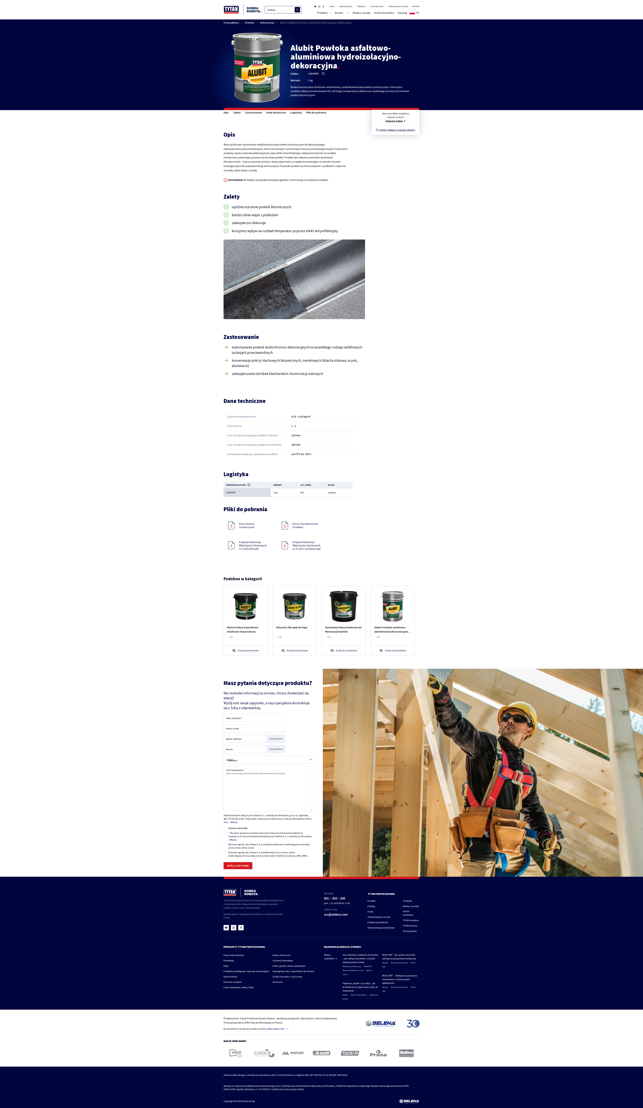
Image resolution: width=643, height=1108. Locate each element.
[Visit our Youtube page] (315, 6)
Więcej (233, 822)
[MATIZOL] (293, 1053)
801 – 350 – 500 (334, 898)
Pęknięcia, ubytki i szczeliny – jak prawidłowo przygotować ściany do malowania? (360, 987)
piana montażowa (400, 962)
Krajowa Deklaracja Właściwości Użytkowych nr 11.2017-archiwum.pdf (307, 545)
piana (385, 962)
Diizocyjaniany (376, 6)
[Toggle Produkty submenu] (330, 12)
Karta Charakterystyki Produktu (305, 525)
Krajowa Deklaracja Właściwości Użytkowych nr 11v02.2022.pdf (253, 545)
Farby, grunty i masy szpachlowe (289, 965)
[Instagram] (233, 927)
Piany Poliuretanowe (234, 955)
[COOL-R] (264, 1053)
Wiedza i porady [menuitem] (361, 12)
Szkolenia (361, 6)
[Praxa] (378, 1053)
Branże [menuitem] (339, 12)
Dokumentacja (345, 6)
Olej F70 (368, 966)
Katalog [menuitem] (402, 12)
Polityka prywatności (378, 922)
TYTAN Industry (410, 925)
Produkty (249, 22)
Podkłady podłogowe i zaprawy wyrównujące (246, 971)
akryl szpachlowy (359, 995)
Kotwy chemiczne (281, 955)
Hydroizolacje (267, 22)
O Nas (331, 6)
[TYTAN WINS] (236, 1053)
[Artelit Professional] (321, 1053)
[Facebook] (241, 927)
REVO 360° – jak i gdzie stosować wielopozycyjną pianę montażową (399, 956)
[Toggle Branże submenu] (348, 12)
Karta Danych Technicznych (247, 525)
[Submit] (297, 9)
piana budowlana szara (354, 970)
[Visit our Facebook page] (323, 6)
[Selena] (409, 1101)
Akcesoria (278, 981)
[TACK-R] (350, 1053)
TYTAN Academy (411, 920)
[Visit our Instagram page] (319, 6)
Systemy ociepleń (233, 981)
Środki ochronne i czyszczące (287, 976)
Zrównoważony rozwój (398, 6)
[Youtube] (226, 927)
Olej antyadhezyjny (352, 966)
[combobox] (283, 9)
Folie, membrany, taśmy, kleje (239, 987)
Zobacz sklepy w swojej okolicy (397, 130)
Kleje (226, 965)
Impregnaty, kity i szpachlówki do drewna (293, 971)
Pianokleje (229, 960)
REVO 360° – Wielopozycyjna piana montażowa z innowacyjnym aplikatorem (399, 979)
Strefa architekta (408, 913)
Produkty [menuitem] (322, 12)
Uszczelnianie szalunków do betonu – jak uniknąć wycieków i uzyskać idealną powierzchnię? (360, 958)
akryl (346, 995)
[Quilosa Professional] (407, 1053)
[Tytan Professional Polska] (242, 10)
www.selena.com (275, 1028)
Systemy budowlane (283, 960)
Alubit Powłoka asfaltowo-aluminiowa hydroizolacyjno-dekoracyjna (315, 22)
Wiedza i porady (411, 906)
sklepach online (394, 121)
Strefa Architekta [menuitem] (384, 12)
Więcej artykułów (329, 956)
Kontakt (415, 6)
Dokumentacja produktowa (381, 927)
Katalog (371, 906)
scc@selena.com (336, 914)
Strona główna (231, 22)
